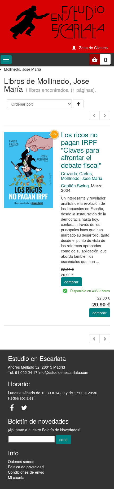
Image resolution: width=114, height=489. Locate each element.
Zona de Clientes (93, 47)
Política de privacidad (26, 466)
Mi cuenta (16, 477)
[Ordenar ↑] (78, 103)
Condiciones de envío (26, 472)
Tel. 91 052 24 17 (22, 372)
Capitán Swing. (75, 186)
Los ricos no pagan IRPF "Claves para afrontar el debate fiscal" (81, 149)
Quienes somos (21, 461)
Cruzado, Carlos (76, 173)
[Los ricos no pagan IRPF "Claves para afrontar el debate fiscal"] (28, 169)
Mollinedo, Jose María (81, 178)
